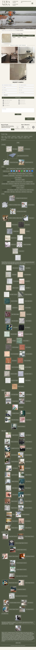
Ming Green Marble (14, 334)
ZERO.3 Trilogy (29, 191)
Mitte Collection (28, 481)
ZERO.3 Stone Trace (23, 189)
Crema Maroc (14, 274)
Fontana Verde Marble (28, 294)
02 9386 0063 (15, 4)
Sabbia (14, 514)
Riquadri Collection (14, 507)
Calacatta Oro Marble (27, 237)
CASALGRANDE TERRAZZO (21, 173)
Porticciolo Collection (28, 507)
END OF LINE (18, 642)
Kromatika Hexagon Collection (21, 549)
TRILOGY (18, 187)
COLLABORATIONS (5, 613)
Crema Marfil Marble (27, 274)
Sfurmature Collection (25, 514)
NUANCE (23, 179)
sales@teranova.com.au (26, 1)
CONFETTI (31, 175)
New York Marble (28, 320)
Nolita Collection (15, 494)
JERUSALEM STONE (29, 181)
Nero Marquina (27, 327)
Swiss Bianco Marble (14, 380)
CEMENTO (24, 168)
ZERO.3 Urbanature (10, 189)
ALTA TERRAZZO (29, 173)
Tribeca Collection (28, 527)
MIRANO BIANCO (12, 175)
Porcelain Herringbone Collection (15, 602)
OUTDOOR (3, 144)
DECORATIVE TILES (5, 532)
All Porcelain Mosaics (14, 394)
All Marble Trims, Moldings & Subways (15, 204)
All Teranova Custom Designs (21, 211)
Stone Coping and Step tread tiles (23, 155)
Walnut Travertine (20, 386)
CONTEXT (28, 168)
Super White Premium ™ (28, 373)
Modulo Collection (14, 501)
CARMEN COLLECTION (15, 448)
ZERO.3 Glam (16, 189)
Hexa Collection (30, 602)
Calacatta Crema (13, 237)
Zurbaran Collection (15, 527)
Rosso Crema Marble (15, 367)
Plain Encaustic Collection (30, 556)
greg (22, 136)
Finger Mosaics (28, 401)
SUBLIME (27, 183)
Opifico (8, 168)
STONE (3, 193)
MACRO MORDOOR (19, 175)
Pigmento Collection (28, 501)
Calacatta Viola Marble (27, 244)
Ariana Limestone (14, 224)
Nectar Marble (29, 314)
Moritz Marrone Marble (15, 314)
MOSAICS (3, 390)
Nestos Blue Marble (15, 320)
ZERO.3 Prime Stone (30, 189)
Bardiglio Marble (16, 231)
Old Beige (13, 340)
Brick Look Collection (14, 441)
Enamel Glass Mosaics (15, 419)
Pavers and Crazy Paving (14, 162)
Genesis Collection (28, 461)
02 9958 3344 (15, 1)
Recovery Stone (22, 183)
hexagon (30, 136)
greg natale (26, 136)
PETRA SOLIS (11, 183)
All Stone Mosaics (31, 204)
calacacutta (14, 136)
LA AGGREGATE (5, 175)
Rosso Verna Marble (27, 360)
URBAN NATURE (18, 168)
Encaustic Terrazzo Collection (13, 556)
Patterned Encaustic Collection (21, 562)
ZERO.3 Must (24, 191)
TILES (3, 166)
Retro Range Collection (29, 609)
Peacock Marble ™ (26, 340)
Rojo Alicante (14, 360)
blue (5, 136)
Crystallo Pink (27, 281)
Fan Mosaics (28, 413)
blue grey (9, 136)
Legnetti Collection (15, 474)
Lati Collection (15, 468)
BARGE (8, 181)
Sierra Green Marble (28, 367)
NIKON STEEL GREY (6, 171)
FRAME (33, 168)
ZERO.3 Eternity (7, 191)
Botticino (27, 231)
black (2, 136)
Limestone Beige (27, 307)
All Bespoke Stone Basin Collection (21, 198)
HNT (24, 181)
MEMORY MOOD (12, 168)
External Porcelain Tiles (29, 162)
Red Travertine (28, 347)
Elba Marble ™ (28, 287)
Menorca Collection (27, 494)
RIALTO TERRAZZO (18, 177)
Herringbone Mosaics (15, 413)
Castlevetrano (21, 251)
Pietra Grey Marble (15, 347)
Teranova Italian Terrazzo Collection (21, 576)
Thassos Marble (27, 380)
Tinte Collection (27, 521)
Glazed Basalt (15, 327)
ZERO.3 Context (18, 191)
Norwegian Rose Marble (28, 334)
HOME (18, 142)
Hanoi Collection (27, 468)
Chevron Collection (29, 441)
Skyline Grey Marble (14, 373)
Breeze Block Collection (13, 536)
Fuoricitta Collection (15, 461)
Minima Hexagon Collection (29, 582)
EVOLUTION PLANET (18, 181)
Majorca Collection (28, 474)
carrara (18, 136)
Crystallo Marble (16, 281)
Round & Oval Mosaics (21, 426)
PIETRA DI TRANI (5, 183)
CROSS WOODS (18, 179)
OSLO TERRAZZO (25, 175)
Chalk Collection (28, 448)
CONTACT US (29, 118)
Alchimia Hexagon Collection (29, 536)
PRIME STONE (16, 183)
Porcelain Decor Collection (21, 589)
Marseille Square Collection (13, 582)
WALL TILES (4, 430)
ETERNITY (22, 187)
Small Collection (15, 521)
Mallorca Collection (15, 481)
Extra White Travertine (13, 294)
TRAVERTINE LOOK (15, 185)
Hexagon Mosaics (15, 401)
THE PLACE (32, 183)
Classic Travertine (15, 287)
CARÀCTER (12, 181)
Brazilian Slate (27, 224)
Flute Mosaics (21, 407)
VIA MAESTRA (21, 185)
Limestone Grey (15, 307)
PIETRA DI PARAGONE (12, 173)
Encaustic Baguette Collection (21, 569)
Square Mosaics (28, 419)
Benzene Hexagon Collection (13, 609)
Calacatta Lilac (13, 244)
